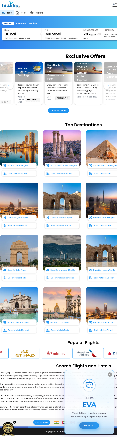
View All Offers (58, 110)
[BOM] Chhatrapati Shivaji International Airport (62, 38)
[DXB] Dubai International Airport (17, 38)
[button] (107, 86)
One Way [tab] (8, 23)
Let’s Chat (89, 425)
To (46, 30)
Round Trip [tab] (21, 23)
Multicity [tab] (33, 23)
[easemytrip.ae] (11, 7)
